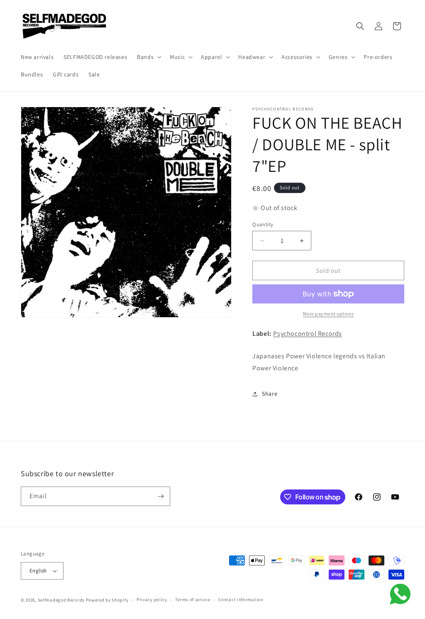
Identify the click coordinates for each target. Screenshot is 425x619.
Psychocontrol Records (307, 333)
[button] (148, 57)
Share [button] (269, 393)
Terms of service (192, 599)
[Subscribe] (160, 496)
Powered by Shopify (107, 600)
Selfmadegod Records (61, 600)
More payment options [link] (328, 314)
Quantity (262, 224)
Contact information (240, 599)
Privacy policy (152, 599)
